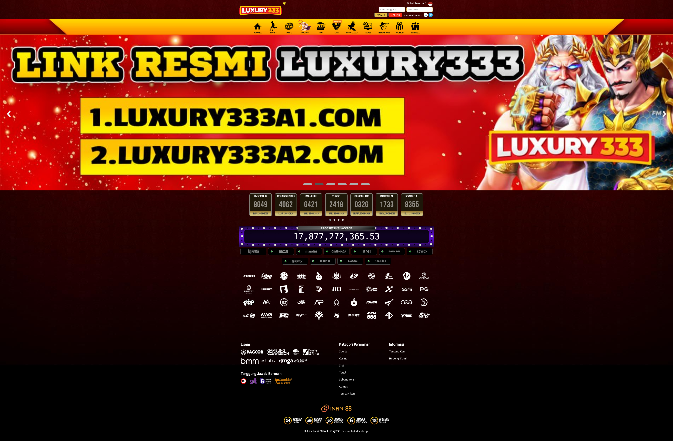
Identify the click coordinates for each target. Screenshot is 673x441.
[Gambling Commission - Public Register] (279, 353)
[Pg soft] (424, 289)
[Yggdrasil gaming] (319, 315)
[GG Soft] (336, 276)
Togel (342, 372)
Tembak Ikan (347, 393)
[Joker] (372, 302)
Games (343, 386)
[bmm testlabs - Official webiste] (259, 362)
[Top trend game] (301, 289)
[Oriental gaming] (372, 289)
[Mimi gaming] (266, 315)
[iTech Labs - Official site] (297, 353)
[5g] (301, 302)
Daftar (395, 14)
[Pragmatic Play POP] (249, 302)
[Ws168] (407, 315)
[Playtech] (354, 276)
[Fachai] (284, 315)
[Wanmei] (372, 276)
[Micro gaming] (407, 276)
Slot (341, 365)
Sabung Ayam (347, 379)
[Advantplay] (319, 302)
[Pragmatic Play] (319, 276)
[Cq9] (407, 302)
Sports (343, 351)
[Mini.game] (266, 289)
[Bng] (424, 302)
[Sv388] (424, 315)
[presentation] (9, 112)
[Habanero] (354, 302)
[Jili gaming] (336, 289)
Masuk (381, 14)
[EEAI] (407, 289)
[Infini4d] (389, 315)
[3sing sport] (301, 276)
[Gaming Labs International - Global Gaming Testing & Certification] (313, 353)
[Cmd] (266, 276)
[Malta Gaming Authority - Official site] (295, 362)
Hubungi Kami (398, 358)
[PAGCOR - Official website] (254, 353)
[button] (307, 184)
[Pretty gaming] (249, 289)
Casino (343, 358)
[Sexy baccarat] (389, 276)
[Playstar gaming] (389, 302)
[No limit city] (301, 315)
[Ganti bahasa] (430, 3)
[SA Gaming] (354, 289)
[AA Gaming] (266, 302)
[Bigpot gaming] (319, 289)
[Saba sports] (284, 276)
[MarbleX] (389, 289)
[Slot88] (249, 315)
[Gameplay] (424, 276)
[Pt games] (284, 302)
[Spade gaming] (336, 302)
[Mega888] (372, 315)
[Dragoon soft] (336, 315)
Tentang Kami (397, 351)
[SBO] (249, 276)
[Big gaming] (284, 289)
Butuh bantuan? (416, 3)
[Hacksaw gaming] (354, 315)
